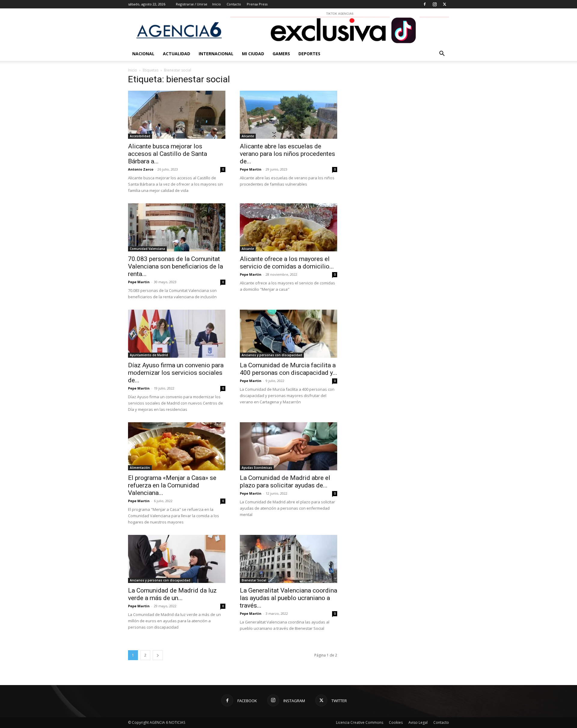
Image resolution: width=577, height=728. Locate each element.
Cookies (396, 722)
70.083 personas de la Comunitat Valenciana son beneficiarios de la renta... (175, 266)
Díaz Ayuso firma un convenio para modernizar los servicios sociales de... (176, 373)
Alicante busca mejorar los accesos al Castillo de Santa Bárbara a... (167, 154)
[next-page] (158, 655)
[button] (442, 54)
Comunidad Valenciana (147, 249)
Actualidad (176, 53)
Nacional (143, 53)
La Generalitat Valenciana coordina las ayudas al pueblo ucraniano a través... (288, 598)
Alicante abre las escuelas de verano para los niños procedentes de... (287, 154)
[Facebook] (424, 4)
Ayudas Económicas (257, 468)
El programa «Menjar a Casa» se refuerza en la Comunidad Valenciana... (172, 485)
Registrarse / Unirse (191, 4)
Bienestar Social (254, 580)
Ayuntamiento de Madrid (149, 355)
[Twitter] (444, 4)
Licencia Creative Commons (359, 722)
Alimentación (140, 468)
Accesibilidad (140, 136)
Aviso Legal (418, 722)
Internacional (216, 53)
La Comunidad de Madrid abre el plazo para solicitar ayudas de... (285, 481)
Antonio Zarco (140, 169)
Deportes (309, 53)
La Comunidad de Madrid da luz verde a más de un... (172, 594)
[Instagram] (434, 4)
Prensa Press (257, 4)
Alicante (248, 136)
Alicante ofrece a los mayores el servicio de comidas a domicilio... (287, 262)
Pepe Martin (250, 169)
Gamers (281, 53)
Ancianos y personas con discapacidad (272, 355)
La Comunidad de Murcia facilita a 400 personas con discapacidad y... (288, 369)
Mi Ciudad (253, 53)
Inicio (216, 4)
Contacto (234, 4)
